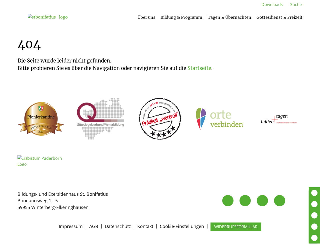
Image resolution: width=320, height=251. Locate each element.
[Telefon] (228, 200)
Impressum (71, 226)
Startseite (199, 68)
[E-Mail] (245, 200)
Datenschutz (118, 226)
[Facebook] (279, 200)
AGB (93, 226)
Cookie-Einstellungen (182, 226)
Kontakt (145, 226)
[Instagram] (262, 200)
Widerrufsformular (236, 227)
